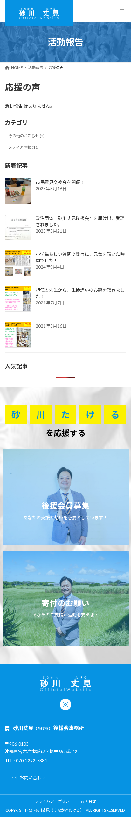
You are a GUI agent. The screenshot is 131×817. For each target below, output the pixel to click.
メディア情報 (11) (24, 147)
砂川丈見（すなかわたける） (59, 810)
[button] (29, 777)
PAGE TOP (122, 785)
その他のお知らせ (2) (27, 135)
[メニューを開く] (121, 11)
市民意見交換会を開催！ (60, 182)
